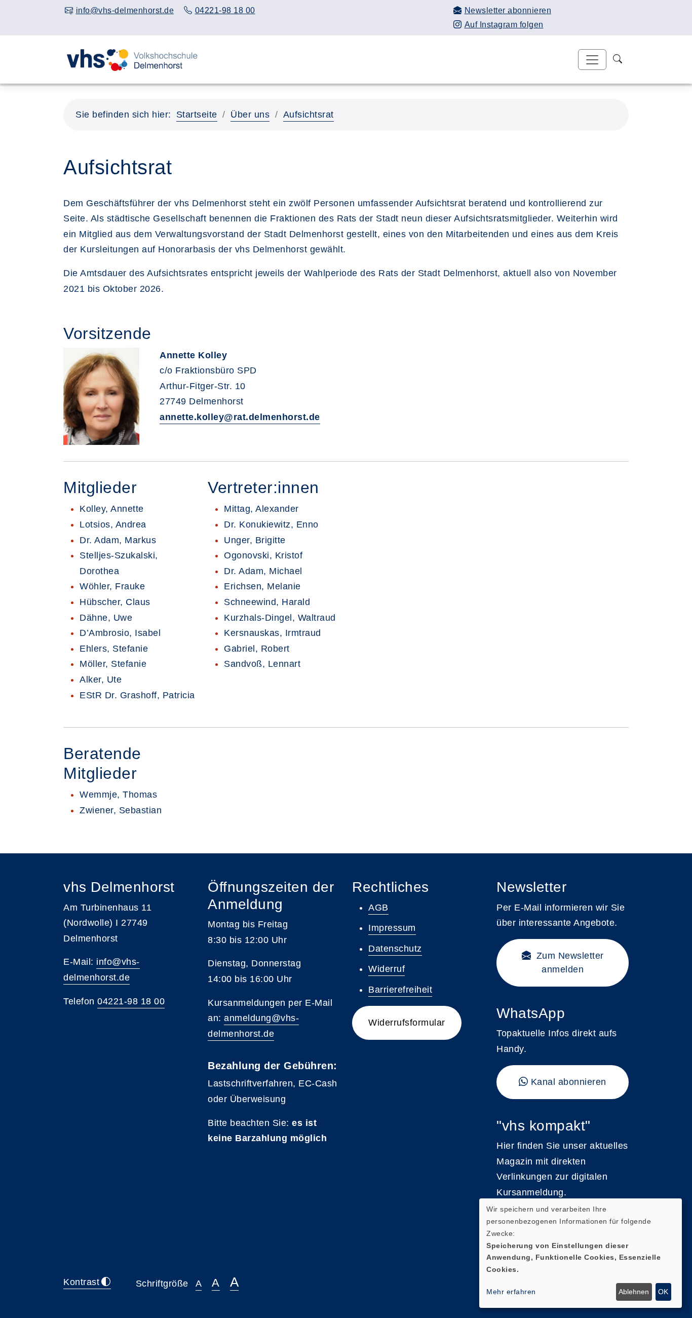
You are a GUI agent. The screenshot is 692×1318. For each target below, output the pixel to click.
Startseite (196, 114)
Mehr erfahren (511, 1292)
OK (663, 1292)
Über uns (250, 114)
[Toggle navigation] (592, 59)
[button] (562, 963)
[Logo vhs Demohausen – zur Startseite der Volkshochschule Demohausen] (130, 59)
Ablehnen (634, 1292)
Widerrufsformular (406, 1023)
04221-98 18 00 (131, 1001)
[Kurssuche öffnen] (617, 59)
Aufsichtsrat (308, 114)
